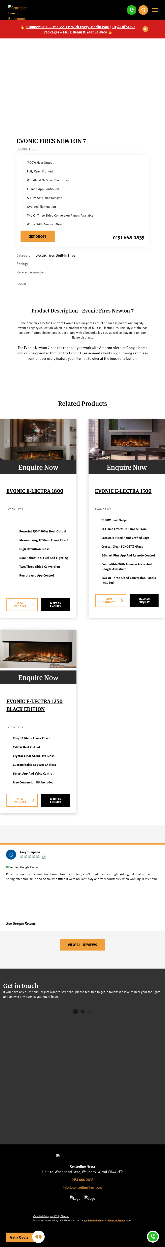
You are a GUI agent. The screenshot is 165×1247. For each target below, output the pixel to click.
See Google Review (21, 923)
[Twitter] (74, 1208)
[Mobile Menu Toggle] (155, 10)
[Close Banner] (145, 29)
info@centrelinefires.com (82, 1187)
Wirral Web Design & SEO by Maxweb (51, 1216)
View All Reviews (82, 944)
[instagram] (91, 1208)
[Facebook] (34, 287)
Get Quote (37, 236)
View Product (20, 604)
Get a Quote (19, 1237)
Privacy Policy (95, 1220)
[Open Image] (81, 126)
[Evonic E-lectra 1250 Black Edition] (38, 669)
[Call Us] (131, 10)
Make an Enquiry (55, 604)
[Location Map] (82, 1081)
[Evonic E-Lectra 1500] (127, 458)
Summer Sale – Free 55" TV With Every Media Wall (67, 26)
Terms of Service (116, 1220)
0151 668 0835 (128, 237)
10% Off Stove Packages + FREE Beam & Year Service (89, 29)
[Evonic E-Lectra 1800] (38, 458)
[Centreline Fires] (21, 18)
